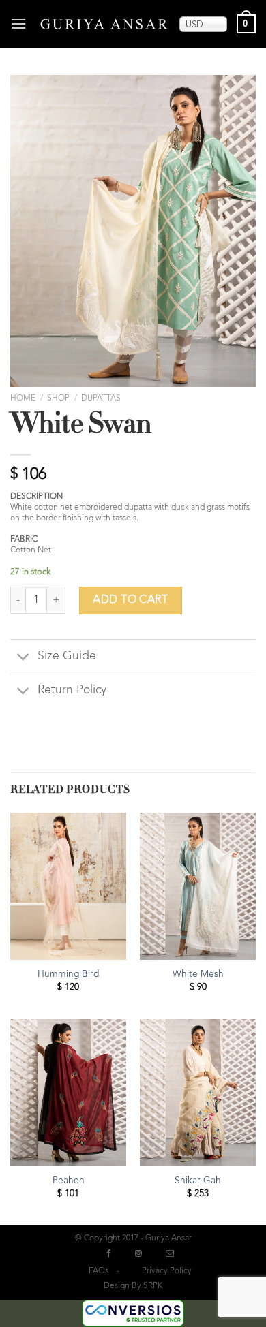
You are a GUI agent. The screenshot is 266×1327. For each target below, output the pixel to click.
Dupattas (101, 398)
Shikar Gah (198, 1180)
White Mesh (198, 974)
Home (22, 398)
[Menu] (19, 23)
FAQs (98, 1271)
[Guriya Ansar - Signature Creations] (104, 24)
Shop (58, 398)
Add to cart (130, 600)
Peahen (69, 1180)
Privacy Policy (167, 1271)
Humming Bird (68, 974)
